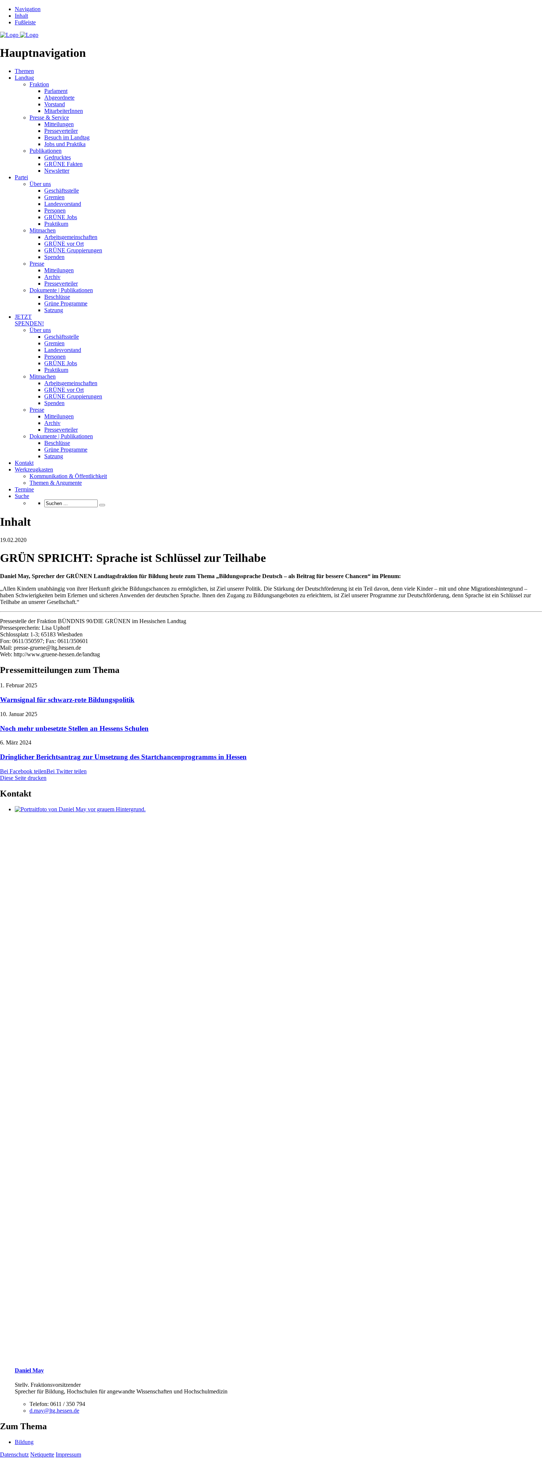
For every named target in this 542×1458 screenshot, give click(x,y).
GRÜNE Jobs (60, 217)
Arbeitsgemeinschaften (70, 237)
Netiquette (42, 1454)
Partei (21, 177)
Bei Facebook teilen (23, 771)
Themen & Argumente (55, 483)
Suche (22, 496)
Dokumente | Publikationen (61, 290)
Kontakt (24, 463)
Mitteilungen (59, 124)
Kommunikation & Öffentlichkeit (68, 476)
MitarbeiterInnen (63, 111)
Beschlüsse (57, 297)
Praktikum (56, 224)
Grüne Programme (65, 303)
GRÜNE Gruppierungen (73, 250)
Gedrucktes (57, 157)
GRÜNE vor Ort (64, 244)
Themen (24, 71)
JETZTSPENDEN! (29, 320)
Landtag (24, 78)
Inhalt (21, 16)
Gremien (54, 197)
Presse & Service (49, 117)
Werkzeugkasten (34, 469)
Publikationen (45, 151)
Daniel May (29, 1370)
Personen (55, 210)
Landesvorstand (62, 204)
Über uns (40, 184)
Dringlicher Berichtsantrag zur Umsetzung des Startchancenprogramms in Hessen (123, 757)
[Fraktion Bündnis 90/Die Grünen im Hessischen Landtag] (19, 35)
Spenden (54, 257)
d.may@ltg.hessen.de (54, 1410)
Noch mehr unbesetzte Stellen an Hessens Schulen (74, 728)
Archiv (52, 277)
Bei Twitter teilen (66, 771)
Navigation (28, 9)
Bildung (24, 1442)
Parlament (55, 91)
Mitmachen (42, 230)
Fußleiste (25, 22)
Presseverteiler (61, 131)
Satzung (53, 310)
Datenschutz (14, 1454)
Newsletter (56, 170)
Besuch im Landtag (67, 137)
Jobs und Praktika (65, 144)
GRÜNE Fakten (63, 164)
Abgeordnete (59, 97)
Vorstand (54, 104)
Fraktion (39, 84)
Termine (24, 489)
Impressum (68, 1454)
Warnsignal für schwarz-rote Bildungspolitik (67, 700)
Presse (36, 263)
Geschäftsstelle (61, 190)
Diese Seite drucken (23, 778)
